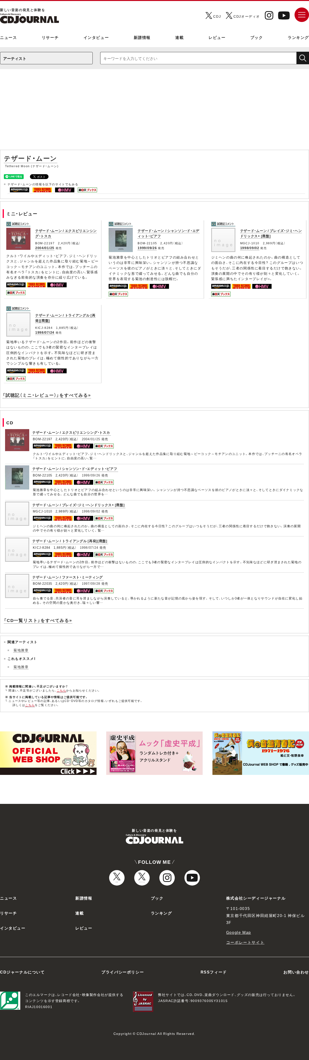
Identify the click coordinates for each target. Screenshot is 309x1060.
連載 (179, 37)
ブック (256, 37)
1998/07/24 (44, 332)
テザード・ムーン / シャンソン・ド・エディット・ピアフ (74, 468)
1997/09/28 (91, 583)
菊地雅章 (21, 650)
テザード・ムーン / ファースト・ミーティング (67, 577)
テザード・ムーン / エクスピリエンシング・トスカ (71, 432)
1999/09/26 (147, 247)
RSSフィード (214, 972)
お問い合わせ (296, 972)
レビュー (217, 37)
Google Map (238, 932)
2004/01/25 (44, 247)
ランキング (298, 37)
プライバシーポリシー (122, 972)
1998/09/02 (249, 247)
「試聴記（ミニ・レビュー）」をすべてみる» (47, 395)
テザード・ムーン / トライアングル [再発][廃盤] (69, 540)
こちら (61, 690)
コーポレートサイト (245, 942)
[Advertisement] (154, 112)
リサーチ (50, 37)
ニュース (8, 37)
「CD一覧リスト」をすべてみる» (38, 620)
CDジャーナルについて (22, 972)
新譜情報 (142, 37)
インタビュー (96, 37)
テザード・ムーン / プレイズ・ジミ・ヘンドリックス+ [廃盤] (78, 504)
